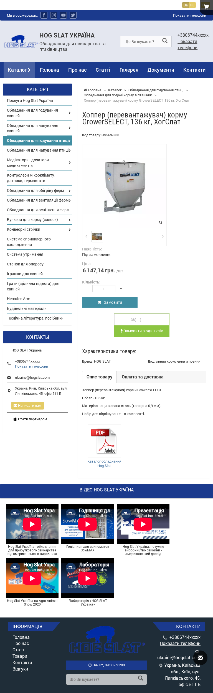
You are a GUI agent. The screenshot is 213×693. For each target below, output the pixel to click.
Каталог (18, 69)
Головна (49, 69)
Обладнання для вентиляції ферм (38, 200)
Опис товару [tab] (99, 377)
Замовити (111, 302)
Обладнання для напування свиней (32, 128)
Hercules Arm (18, 298)
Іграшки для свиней (25, 273)
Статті (103, 69)
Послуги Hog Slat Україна (30, 100)
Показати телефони (189, 15)
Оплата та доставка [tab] (143, 377)
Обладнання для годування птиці (38, 140)
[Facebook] (43, 15)
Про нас (77, 69)
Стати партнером (32, 418)
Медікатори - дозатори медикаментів (28, 162)
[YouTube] (63, 15)
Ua (186, 5)
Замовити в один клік (143, 330)
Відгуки (20, 669)
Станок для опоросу (25, 264)
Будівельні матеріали (27, 308)
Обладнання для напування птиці (38, 150)
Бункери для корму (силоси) (32, 219)
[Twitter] (73, 15)
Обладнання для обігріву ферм (35, 190)
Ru (192, 5)
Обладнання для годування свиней (32, 112)
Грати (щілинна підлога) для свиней (33, 286)
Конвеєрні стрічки (23, 229)
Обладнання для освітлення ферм (38, 209)
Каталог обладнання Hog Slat (104, 463)
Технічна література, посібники (35, 318)
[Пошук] (165, 41)
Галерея (129, 69)
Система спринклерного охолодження (29, 241)
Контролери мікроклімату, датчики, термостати (31, 177)
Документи (161, 69)
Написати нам (29, 405)
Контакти (194, 69)
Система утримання (25, 254)
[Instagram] (53, 15)
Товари (19, 656)
